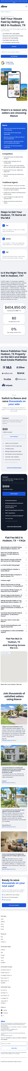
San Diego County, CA (6, 969)
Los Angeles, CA (4, 998)
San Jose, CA (4, 990)
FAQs (2, 939)
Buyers (2, 929)
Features (3, 921)
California (3, 949)
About (2, 924)
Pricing (2, 926)
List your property (14, 905)
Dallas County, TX (5, 980)
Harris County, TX (5, 978)
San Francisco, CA (5, 995)
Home (2, 919)
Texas (2, 960)
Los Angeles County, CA (6, 975)
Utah (2, 952)
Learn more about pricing (14, 467)
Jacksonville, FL (4, 1001)
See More (3, 962)
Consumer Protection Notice (6, 1035)
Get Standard (14, 436)
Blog (2, 936)
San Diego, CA (4, 992)
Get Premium (14, 494)
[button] (26, 6)
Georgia (2, 955)
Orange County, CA (5, 972)
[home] (4, 6)
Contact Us (3, 941)
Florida (2, 957)
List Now (14, 46)
